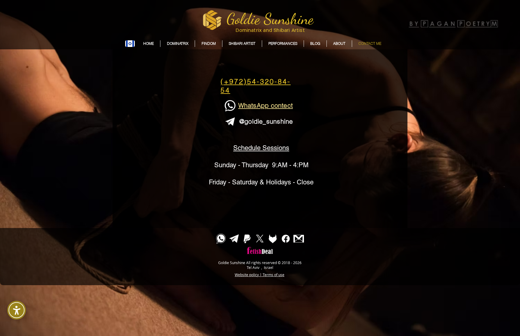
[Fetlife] (273, 238)
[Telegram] (234, 238)
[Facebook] (285, 238)
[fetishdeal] (259, 257)
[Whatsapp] (221, 238)
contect (282, 105)
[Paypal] (247, 238)
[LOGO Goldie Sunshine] (212, 20)
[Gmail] (298, 238)
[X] (260, 238)
